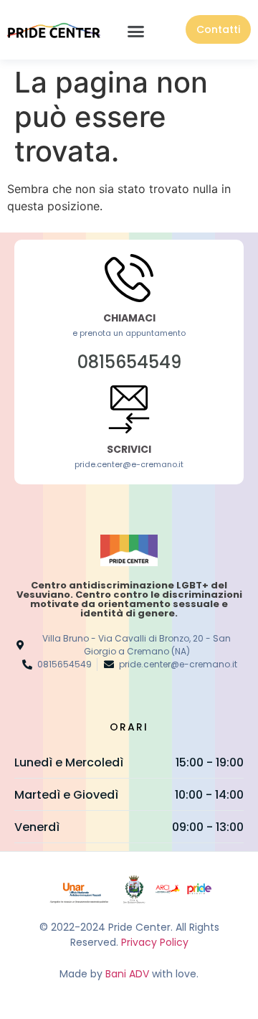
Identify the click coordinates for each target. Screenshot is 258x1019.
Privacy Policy (154, 942)
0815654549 (129, 362)
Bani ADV (127, 974)
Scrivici (129, 449)
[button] (136, 31)
